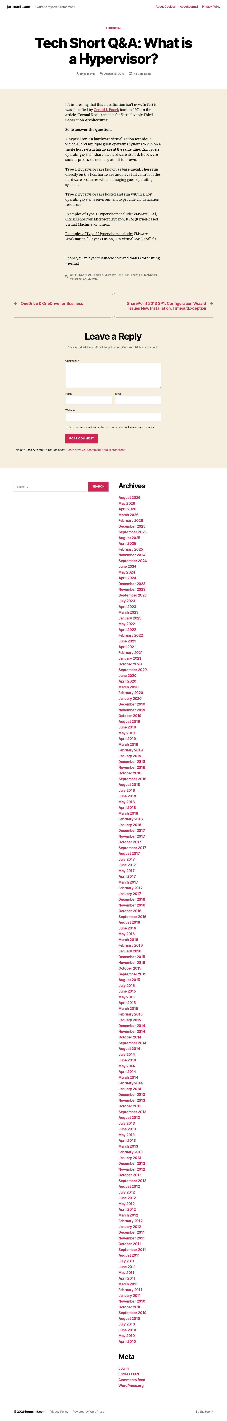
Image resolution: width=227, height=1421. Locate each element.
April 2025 (127, 543)
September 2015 (132, 974)
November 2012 (131, 1169)
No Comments (142, 73)
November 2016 (131, 905)
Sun (127, 275)
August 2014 (129, 1049)
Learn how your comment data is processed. (96, 450)
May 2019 (126, 733)
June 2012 (127, 1198)
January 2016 (129, 951)
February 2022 (130, 635)
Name (68, 393)
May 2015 (126, 997)
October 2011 (129, 1244)
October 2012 (129, 1175)
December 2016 (131, 899)
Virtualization (78, 279)
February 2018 (130, 819)
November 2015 (131, 963)
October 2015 (129, 968)
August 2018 (129, 785)
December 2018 (131, 762)
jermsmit (89, 73)
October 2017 (129, 842)
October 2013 (129, 1106)
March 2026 (128, 515)
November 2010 (131, 1301)
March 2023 (128, 612)
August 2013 (129, 1118)
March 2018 (128, 813)
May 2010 (126, 1336)
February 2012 (130, 1221)
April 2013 (127, 1140)
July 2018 (126, 790)
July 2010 (126, 1324)
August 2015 (129, 980)
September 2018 (132, 779)
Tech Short (150, 275)
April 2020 (127, 681)
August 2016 (129, 922)
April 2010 (127, 1341)
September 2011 (132, 1250)
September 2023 (132, 595)
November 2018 (131, 767)
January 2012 (129, 1227)
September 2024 (132, 561)
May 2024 (126, 572)
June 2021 (127, 641)
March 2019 (128, 744)
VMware (93, 279)
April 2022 (127, 630)
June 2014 (127, 1060)
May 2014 (126, 1066)
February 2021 (130, 653)
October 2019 (129, 716)
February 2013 (130, 1152)
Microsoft (110, 275)
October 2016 (129, 911)
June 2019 (127, 727)
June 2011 (127, 1267)
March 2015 (128, 1009)
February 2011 (130, 1290)
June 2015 (127, 991)
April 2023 (127, 607)
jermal (73, 263)
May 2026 (126, 503)
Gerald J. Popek (106, 110)
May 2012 (126, 1204)
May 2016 (126, 934)
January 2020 (130, 699)
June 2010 (127, 1330)
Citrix (73, 275)
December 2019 (131, 704)
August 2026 (129, 498)
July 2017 (126, 859)
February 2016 (130, 945)
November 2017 (131, 836)
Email (118, 393)
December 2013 (131, 1095)
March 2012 (128, 1215)
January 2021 (129, 658)
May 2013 (126, 1135)
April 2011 (126, 1278)
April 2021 (127, 647)
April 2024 (127, 578)
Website (70, 410)
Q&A (120, 275)
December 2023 (131, 584)
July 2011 (126, 1261)
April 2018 (127, 808)
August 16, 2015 (114, 73)
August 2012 (129, 1186)
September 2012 (132, 1181)
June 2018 (127, 796)
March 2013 (128, 1146)
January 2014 (129, 1089)
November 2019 (131, 710)
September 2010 (132, 1313)
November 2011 (131, 1238)
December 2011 (131, 1232)
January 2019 (129, 756)
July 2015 (126, 986)
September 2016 (132, 917)
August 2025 (129, 538)
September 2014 (132, 1043)
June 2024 (127, 566)
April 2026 (127, 509)
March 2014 (128, 1077)
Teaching (136, 275)
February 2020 (130, 693)
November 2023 (131, 589)
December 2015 (131, 957)
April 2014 (127, 1072)
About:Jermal (189, 6)
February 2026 (130, 520)
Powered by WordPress (88, 1411)
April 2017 (127, 876)
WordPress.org (131, 1386)
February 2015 (130, 1014)
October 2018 (129, 773)
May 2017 (126, 871)
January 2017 (129, 894)
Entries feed (128, 1374)
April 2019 (127, 739)
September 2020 (132, 670)
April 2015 (127, 1003)
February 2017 (130, 888)
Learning (98, 275)
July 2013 (126, 1123)
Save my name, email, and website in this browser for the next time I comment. (112, 427)
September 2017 (132, 848)
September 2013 (132, 1112)
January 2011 (129, 1296)
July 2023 (126, 601)
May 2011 (126, 1273)
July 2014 (126, 1054)
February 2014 (130, 1083)
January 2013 (129, 1158)
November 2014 (131, 1031)
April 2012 (127, 1209)
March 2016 (128, 940)
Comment (72, 360)
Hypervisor (84, 275)
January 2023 (129, 618)
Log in (123, 1368)
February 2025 (130, 549)
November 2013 (131, 1100)
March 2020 (128, 687)
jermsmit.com (19, 7)
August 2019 (129, 721)
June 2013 (127, 1129)
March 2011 (128, 1284)
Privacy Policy (211, 6)
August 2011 (129, 1255)
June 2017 (127, 865)
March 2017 (128, 882)
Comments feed (131, 1380)
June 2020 (127, 676)
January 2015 (129, 1020)
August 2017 (129, 853)
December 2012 (131, 1163)
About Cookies (166, 6)
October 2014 (129, 1037)
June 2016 (127, 928)
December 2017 (131, 830)
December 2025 (131, 526)
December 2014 (131, 1026)
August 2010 (129, 1319)
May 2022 (126, 624)
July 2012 (126, 1192)
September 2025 (132, 532)
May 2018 (126, 802)
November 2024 (132, 555)
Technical (113, 28)
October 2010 (129, 1307)
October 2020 (130, 664)
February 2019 (130, 750)
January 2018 (129, 825)
